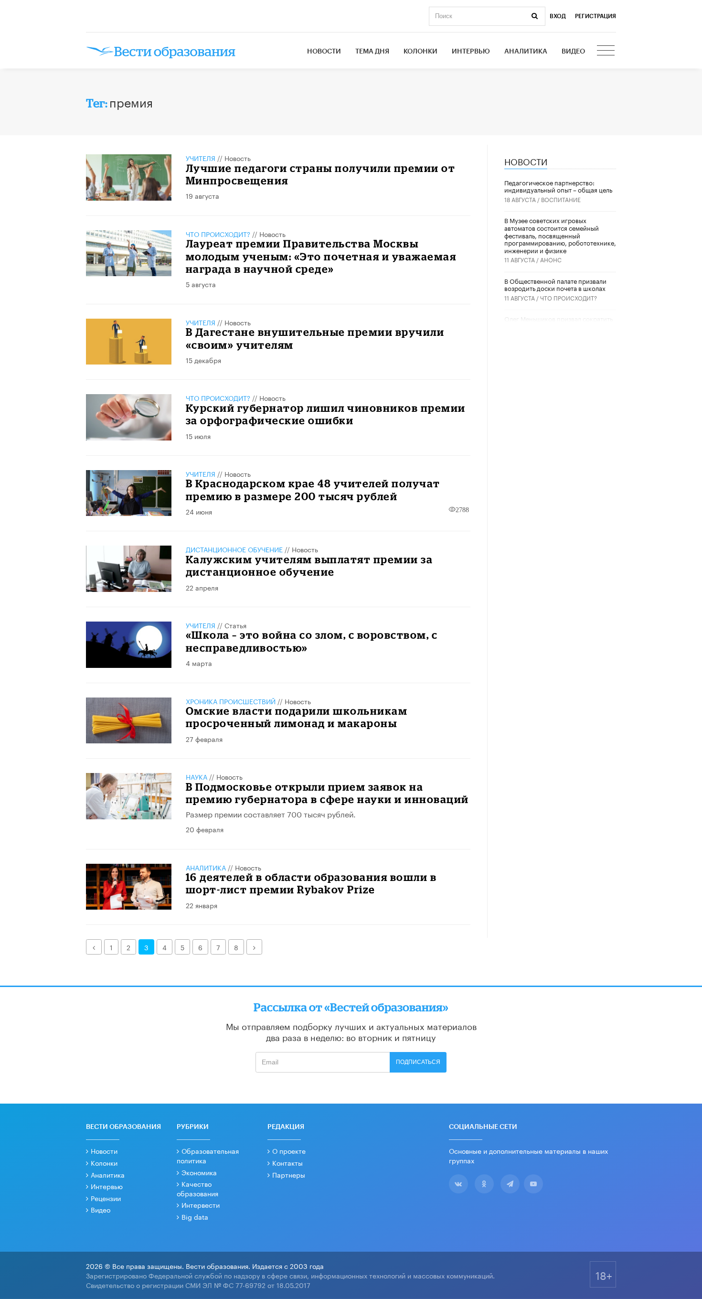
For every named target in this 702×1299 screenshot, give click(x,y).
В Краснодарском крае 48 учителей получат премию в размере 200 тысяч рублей (313, 489)
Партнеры (288, 1174)
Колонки (420, 51)
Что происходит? (218, 233)
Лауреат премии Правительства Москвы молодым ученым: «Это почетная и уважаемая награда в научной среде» (321, 256)
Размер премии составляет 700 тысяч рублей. (271, 813)
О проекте (289, 1150)
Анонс (551, 259)
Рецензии (106, 1197)
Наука (196, 776)
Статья (235, 625)
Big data (194, 1216)
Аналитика (525, 51)
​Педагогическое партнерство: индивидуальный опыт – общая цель (558, 185)
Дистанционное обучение (234, 549)
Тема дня (372, 51)
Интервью (471, 51)
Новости (324, 51)
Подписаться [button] (418, 1062)
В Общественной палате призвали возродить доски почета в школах (555, 284)
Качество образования (197, 1188)
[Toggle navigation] (606, 51)
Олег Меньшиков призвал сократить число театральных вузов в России (558, 322)
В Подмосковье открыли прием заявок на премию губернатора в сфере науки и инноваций (327, 793)
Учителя (200, 157)
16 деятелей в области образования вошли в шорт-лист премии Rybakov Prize (311, 883)
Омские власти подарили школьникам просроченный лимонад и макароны (297, 717)
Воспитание (561, 199)
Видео (573, 51)
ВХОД (558, 16)
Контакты (287, 1162)
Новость (237, 157)
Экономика (199, 1172)
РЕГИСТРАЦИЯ (595, 16)
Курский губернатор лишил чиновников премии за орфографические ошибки (326, 414)
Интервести (200, 1204)
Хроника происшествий (231, 701)
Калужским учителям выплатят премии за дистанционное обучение (309, 565)
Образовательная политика (208, 1155)
